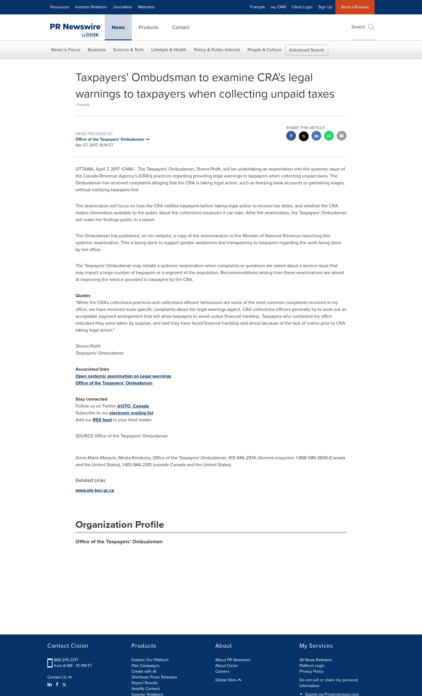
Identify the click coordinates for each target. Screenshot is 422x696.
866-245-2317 (66, 660)
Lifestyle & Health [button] (169, 49)
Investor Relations (91, 7)
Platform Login (312, 666)
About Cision (226, 666)
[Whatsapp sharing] (329, 136)
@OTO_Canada (133, 406)
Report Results (144, 683)
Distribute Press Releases (154, 677)
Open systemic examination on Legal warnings (123, 376)
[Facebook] (57, 684)
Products (148, 27)
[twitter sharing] (304, 137)
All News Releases (315, 660)
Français (257, 7)
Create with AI (143, 671)
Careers (222, 671)
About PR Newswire (233, 660)
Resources (59, 7)
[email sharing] (341, 136)
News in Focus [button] (65, 49)
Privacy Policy (311, 671)
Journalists (122, 7)
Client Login (302, 7)
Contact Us (57, 677)
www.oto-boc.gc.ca (95, 490)
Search (358, 27)
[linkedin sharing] (316, 136)
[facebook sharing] (291, 136)
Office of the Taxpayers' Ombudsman (114, 383)
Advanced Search (306, 50)
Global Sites (226, 680)
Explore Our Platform (150, 660)
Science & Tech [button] (128, 49)
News (118, 27)
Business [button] (97, 49)
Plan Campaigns (145, 666)
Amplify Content (145, 689)
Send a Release (355, 7)
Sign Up (325, 7)
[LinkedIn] (50, 684)
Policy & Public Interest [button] (217, 49)
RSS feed (102, 419)
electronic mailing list (131, 413)
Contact (180, 27)
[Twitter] (64, 684)
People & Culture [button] (264, 49)
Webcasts (146, 7)
